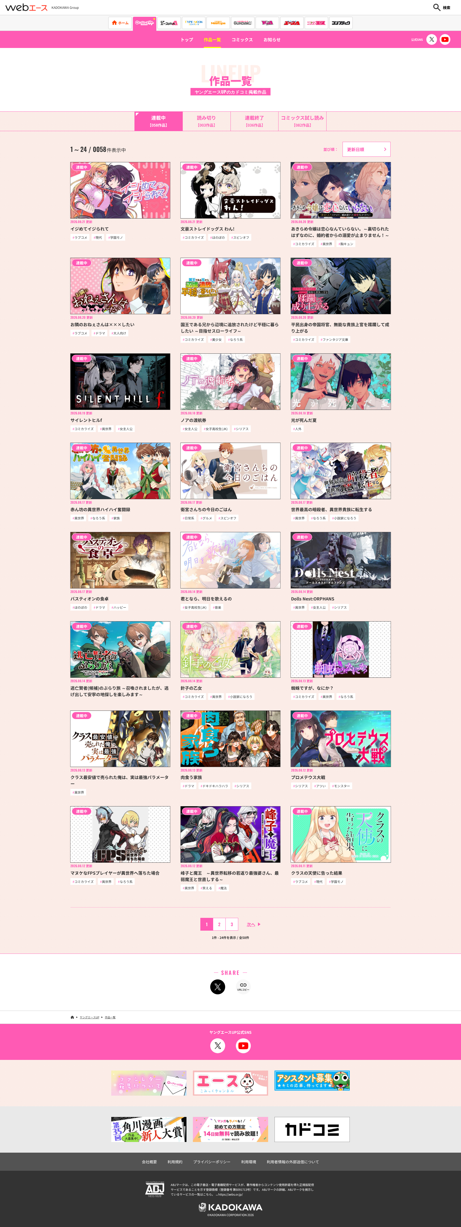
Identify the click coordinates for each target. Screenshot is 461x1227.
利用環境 (248, 1161)
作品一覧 (212, 39)
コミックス (242, 39)
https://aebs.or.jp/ (230, 1194)
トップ (186, 39)
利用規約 (175, 1161)
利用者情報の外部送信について (293, 1161)
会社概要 (149, 1161)
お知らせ (272, 39)
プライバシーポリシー (211, 1161)
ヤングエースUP (89, 1017)
